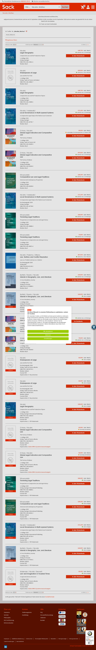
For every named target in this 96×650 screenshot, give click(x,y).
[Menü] (93, 631)
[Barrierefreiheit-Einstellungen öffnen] (94, 327)
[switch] (90, 643)
